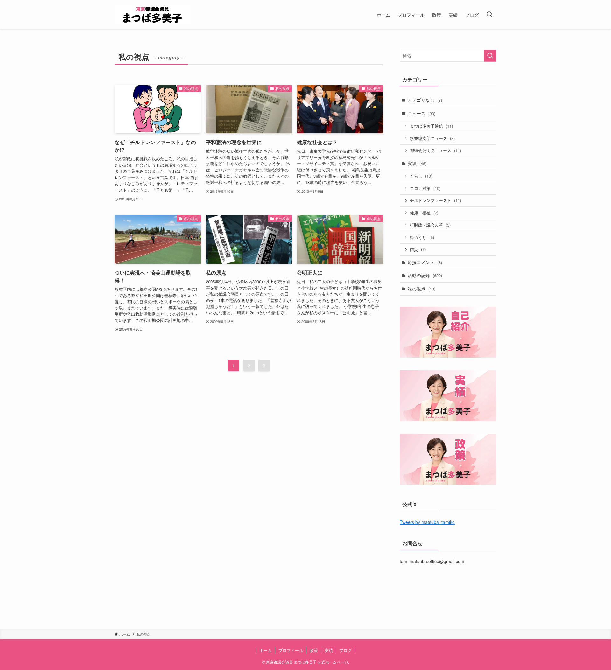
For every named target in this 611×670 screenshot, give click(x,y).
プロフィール (290, 650)
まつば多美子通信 (431, 126)
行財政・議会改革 (430, 225)
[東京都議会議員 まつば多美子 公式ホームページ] (152, 14)
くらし (421, 176)
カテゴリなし (425, 100)
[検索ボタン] (489, 14)
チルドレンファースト (435, 200)
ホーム (265, 650)
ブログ (345, 650)
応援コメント (425, 262)
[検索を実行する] (490, 56)
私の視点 (421, 288)
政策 (314, 650)
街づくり (422, 237)
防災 (418, 249)
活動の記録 (425, 275)
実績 (417, 163)
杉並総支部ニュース (432, 138)
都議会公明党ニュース (435, 150)
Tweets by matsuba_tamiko (427, 522)
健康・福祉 (424, 213)
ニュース (421, 113)
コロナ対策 (425, 188)
